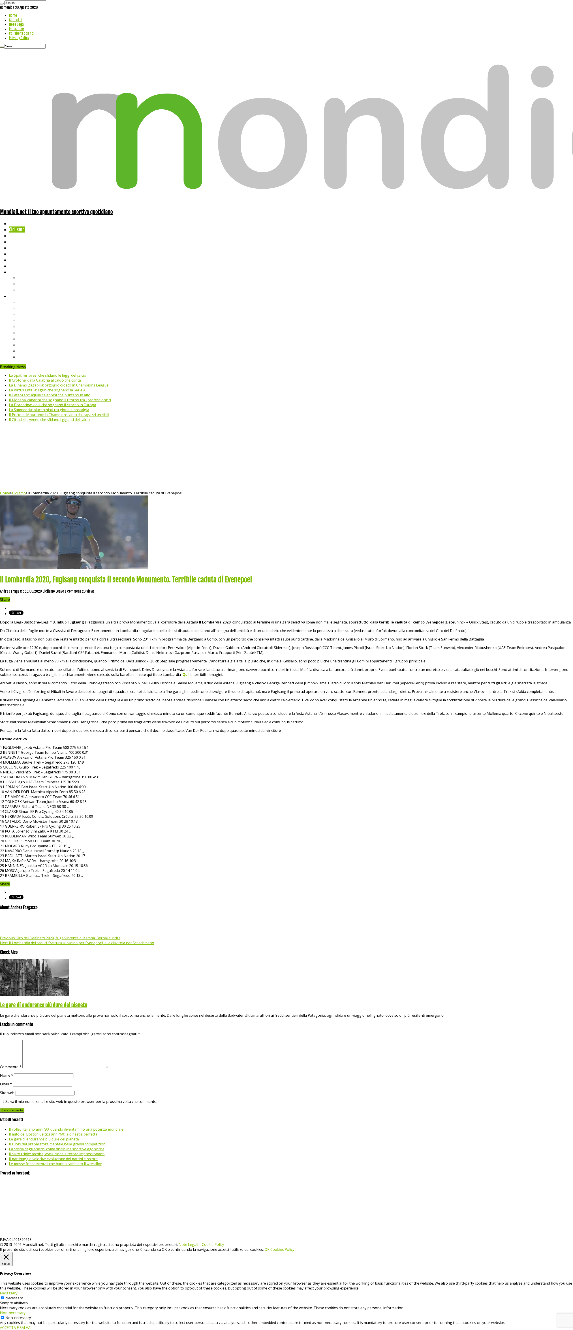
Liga (22, 320)
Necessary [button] (8, 1293)
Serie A (24, 302)
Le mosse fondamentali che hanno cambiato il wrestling (55, 1163)
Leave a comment (68, 591)
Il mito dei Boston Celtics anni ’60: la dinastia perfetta (53, 1134)
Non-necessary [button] (13, 1312)
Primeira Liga (30, 344)
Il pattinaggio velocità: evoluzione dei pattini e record (53, 1158)
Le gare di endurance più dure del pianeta (43, 1005)
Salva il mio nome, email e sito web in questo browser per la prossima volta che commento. (81, 1101)
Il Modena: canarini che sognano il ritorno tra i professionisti (60, 399)
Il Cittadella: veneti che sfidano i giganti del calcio (49, 419)
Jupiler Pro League (35, 356)
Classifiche (19, 296)
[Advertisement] (286, 457)
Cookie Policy (213, 1244)
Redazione (16, 29)
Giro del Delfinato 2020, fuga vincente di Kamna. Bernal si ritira (60, 937)
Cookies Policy (282, 1249)
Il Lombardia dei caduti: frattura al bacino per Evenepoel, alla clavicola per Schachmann (77, 942)
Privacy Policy (19, 38)
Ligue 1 (24, 332)
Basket (24, 290)
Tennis (24, 284)
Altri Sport (19, 236)
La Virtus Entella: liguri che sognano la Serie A (47, 390)
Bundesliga (28, 326)
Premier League (33, 314)
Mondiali (17, 248)
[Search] (2, 3)
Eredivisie (27, 338)
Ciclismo (17, 229)
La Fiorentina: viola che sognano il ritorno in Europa (52, 404)
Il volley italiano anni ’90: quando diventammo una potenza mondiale (66, 1129)
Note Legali (17, 24)
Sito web (7, 1092)
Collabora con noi (21, 33)
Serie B (25, 308)
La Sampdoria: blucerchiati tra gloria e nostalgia (49, 409)
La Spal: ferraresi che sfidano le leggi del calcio (47, 375)
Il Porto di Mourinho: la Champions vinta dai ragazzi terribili (59, 414)
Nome (6, 1075)
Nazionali (17, 242)
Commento (10, 1066)
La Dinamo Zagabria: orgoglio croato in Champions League (59, 385)
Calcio (14, 266)
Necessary (14, 1298)
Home (13, 15)
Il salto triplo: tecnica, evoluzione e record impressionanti (57, 1153)
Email (6, 1084)
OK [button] (267, 1249)
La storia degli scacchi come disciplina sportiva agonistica (56, 1148)
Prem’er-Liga (30, 350)
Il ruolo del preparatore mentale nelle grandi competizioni (57, 1144)
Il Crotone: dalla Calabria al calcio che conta (45, 380)
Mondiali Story (23, 254)
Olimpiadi (17, 260)
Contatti (15, 20)
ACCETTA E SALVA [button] (15, 1327)
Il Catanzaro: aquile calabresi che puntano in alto (49, 395)
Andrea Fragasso (12, 591)
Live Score (18, 272)
